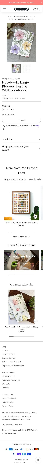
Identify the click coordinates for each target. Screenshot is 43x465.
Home (10, 17)
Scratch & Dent (8, 354)
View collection (21, 263)
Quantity (6, 106)
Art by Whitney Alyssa (11, 79)
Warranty (6, 384)
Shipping (5, 98)
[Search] (38, 9)
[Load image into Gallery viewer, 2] (26, 68)
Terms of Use (7, 395)
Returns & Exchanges (11, 380)
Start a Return (8, 373)
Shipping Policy (8, 376)
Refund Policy (7, 402)
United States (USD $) (20, 444)
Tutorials (5, 350)
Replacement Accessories (13, 366)
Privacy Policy (8, 406)
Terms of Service (9, 398)
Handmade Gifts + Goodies (23, 17)
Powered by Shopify (21, 459)
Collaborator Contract (11, 362)
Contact (5, 388)
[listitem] (21, 2)
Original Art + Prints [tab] (15, 179)
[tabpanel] (21, 207)
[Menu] (4, 9)
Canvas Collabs (8, 358)
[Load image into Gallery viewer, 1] (16, 68)
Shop (4, 347)
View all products (20, 236)
